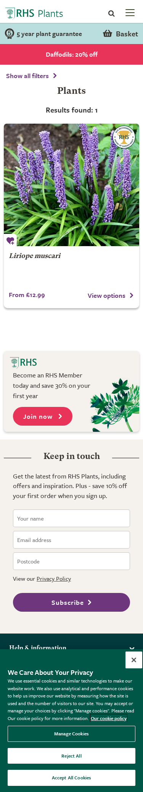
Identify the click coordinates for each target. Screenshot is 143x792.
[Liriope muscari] (71, 185)
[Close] (133, 660)
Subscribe (67, 602)
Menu (129, 12)
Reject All (71, 755)
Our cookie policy (109, 718)
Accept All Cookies (71, 777)
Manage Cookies (71, 733)
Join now (39, 416)
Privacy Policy (54, 578)
